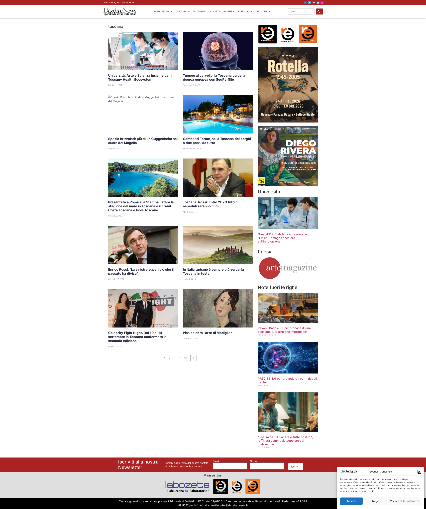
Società (215, 11)
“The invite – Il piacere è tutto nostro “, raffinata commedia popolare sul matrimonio (285, 440)
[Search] (319, 11)
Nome (253, 461)
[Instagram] (322, 2)
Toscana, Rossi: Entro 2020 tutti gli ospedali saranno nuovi (211, 204)
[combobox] (301, 11)
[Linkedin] (318, 2)
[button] (419, 471)
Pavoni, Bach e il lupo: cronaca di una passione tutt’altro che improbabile (284, 330)
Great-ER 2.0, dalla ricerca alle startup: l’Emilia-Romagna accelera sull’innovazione (285, 237)
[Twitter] (309, 2)
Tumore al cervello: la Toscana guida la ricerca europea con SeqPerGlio (214, 78)
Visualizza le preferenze (404, 501)
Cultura (181, 11)
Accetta (351, 501)
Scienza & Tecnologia (238, 11)
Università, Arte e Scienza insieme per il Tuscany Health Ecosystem (140, 78)
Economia (199, 11)
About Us (261, 11)
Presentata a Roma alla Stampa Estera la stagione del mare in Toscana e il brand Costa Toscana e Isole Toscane (141, 206)
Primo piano (161, 11)
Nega (375, 501)
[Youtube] (313, 2)
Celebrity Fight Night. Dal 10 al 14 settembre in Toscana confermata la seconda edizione (137, 337)
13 (185, 358)
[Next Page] (193, 358)
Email (216, 461)
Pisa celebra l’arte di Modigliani (208, 333)
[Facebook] (305, 2)
